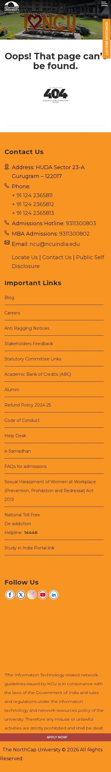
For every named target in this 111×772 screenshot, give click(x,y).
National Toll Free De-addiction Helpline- (22, 523)
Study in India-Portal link (29, 548)
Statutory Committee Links (32, 359)
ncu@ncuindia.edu (55, 244)
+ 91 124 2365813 (33, 213)
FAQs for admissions (25, 466)
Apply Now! (57, 737)
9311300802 (74, 234)
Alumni (11, 389)
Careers (12, 313)
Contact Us (57, 257)
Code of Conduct (22, 420)
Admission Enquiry (107, 39)
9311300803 (81, 223)
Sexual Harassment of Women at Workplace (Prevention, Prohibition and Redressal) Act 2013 (50, 490)
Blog (9, 297)
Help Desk (15, 435)
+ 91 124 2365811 (32, 195)
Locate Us (25, 257)
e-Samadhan (17, 451)
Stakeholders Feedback (28, 343)
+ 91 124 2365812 (33, 204)
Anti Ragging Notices (26, 328)
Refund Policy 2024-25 (27, 405)
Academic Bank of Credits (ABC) (37, 374)
